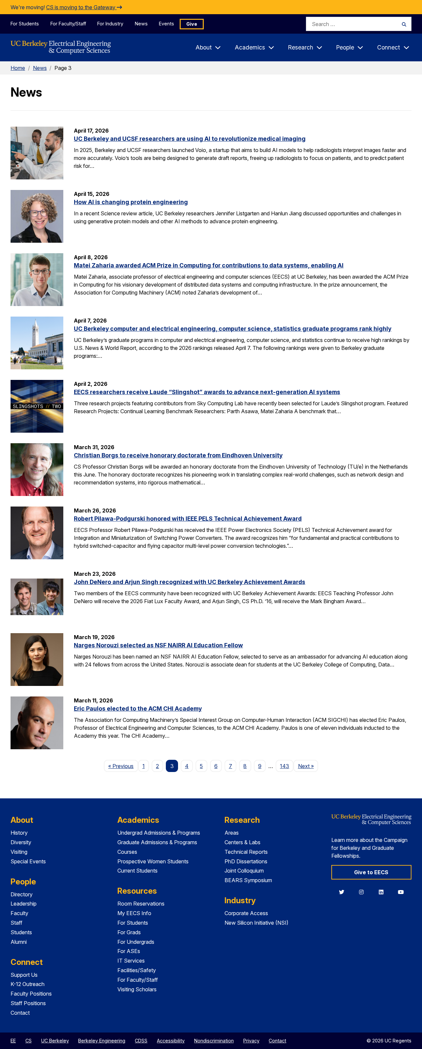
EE (13, 1040)
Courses (127, 851)
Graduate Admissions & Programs (157, 842)
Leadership (24, 903)
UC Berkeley (55, 1040)
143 (284, 766)
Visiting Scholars (137, 989)
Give (191, 24)
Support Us (24, 975)
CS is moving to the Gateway (81, 7)
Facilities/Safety (136, 970)
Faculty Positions (31, 993)
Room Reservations (141, 903)
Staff (16, 922)
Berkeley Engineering (101, 1040)
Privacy (251, 1040)
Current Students (137, 870)
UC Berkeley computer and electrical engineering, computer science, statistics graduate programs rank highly (232, 328)
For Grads (129, 932)
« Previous (123, 765)
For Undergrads (135, 942)
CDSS (141, 1040)
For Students (25, 23)
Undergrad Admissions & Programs (158, 832)
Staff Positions (28, 1003)
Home (18, 68)
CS (28, 1040)
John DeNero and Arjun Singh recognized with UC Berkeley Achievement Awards (189, 581)
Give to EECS (371, 872)
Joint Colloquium (244, 870)
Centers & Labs (242, 842)
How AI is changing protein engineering (131, 202)
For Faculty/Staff (68, 23)
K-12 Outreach (28, 984)
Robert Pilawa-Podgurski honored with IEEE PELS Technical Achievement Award (188, 518)
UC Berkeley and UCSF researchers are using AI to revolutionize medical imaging (190, 138)
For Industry (110, 23)
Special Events (28, 861)
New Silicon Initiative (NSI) (256, 922)
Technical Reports (246, 851)
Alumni (19, 942)
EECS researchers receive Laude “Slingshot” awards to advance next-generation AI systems (207, 391)
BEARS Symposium (248, 880)
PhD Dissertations (246, 861)
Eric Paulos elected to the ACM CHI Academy (138, 708)
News (141, 23)
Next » (308, 765)
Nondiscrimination (214, 1040)
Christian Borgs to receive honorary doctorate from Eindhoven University (178, 455)
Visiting (19, 851)
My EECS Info (134, 913)
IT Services (131, 960)
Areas (232, 832)
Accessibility (171, 1040)
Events (166, 23)
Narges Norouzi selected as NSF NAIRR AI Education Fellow (158, 645)
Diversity (21, 842)
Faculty (19, 913)
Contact (20, 1012)
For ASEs (128, 951)
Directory (22, 894)
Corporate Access (246, 913)
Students (21, 932)
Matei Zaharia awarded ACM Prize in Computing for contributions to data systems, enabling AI (209, 265)
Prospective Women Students (153, 861)
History (19, 832)
